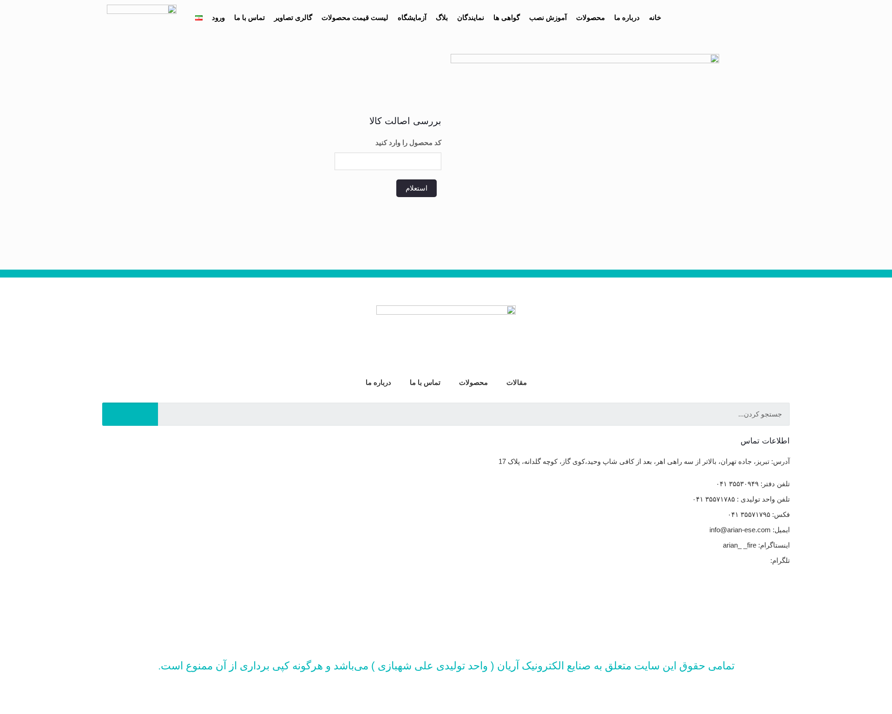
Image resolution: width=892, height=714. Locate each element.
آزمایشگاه (412, 17)
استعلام (416, 188)
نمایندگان (470, 17)
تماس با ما (249, 17)
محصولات (590, 17)
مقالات (516, 382)
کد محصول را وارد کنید (408, 142)
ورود (218, 17)
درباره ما (627, 17)
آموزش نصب (548, 17)
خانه (655, 17)
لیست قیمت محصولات (354, 17)
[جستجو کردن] (130, 414)
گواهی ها (506, 17)
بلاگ (442, 17)
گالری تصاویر (293, 17)
